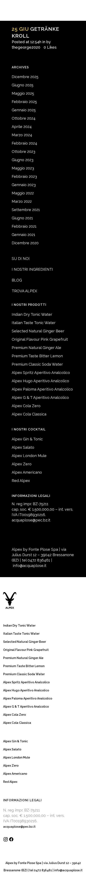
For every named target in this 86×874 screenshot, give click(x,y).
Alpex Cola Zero (26, 406)
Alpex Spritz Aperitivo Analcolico (41, 372)
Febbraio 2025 (24, 102)
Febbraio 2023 (24, 176)
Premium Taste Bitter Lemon (37, 356)
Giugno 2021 (22, 218)
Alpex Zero (22, 464)
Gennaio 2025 (24, 110)
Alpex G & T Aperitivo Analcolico (40, 397)
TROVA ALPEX (24, 291)
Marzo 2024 (22, 135)
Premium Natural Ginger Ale (36, 347)
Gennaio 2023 (24, 185)
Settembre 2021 (26, 210)
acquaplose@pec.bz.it (31, 520)
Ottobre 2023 (23, 151)
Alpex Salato (23, 447)
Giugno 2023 (22, 160)
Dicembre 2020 (25, 243)
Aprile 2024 (22, 126)
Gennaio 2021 (23, 234)
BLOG (17, 280)
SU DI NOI (21, 258)
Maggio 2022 (23, 193)
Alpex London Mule (29, 456)
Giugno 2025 (22, 85)
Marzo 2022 (22, 201)
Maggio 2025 (23, 93)
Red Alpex (21, 480)
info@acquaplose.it (29, 565)
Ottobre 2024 (23, 118)
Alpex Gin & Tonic (27, 439)
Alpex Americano (27, 472)
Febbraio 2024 (24, 143)
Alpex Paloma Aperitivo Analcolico (42, 389)
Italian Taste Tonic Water (34, 323)
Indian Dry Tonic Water (32, 314)
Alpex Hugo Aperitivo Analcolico (40, 381)
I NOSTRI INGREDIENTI (32, 269)
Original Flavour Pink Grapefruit (40, 339)
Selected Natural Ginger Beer (38, 331)
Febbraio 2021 (24, 226)
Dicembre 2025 (25, 77)
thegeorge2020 (26, 47)
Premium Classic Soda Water (37, 364)
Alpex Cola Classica (29, 414)
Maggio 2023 (23, 168)
